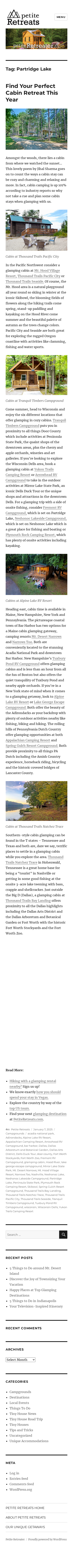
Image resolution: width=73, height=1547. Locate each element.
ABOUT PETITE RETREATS (26, 1517)
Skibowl (32, 1186)
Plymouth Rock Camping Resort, (31, 535)
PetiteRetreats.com (28, 1119)
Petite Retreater (15, 1539)
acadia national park (41, 1133)
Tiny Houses (19, 1425)
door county (44, 1153)
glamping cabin (34, 1162)
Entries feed (19, 1479)
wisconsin (30, 1207)
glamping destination (50, 1114)
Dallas (43, 1145)
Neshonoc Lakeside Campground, (41, 518)
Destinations (19, 1397)
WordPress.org (21, 1489)
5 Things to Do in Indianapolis (33, 1301)
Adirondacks (14, 1137)
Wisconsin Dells (48, 1207)
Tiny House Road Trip (26, 1419)
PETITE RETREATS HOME (25, 1508)
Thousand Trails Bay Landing (28, 901)
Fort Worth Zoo (30, 1158)
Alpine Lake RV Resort (37, 1137)
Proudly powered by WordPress (47, 1539)
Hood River (53, 1162)
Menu (61, 17)
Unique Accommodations (29, 1441)
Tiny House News (23, 1414)
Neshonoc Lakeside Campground (27, 1178)
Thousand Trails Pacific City (39, 276)
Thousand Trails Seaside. (25, 281)
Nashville (37, 1174)
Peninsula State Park (26, 1182)
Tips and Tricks (21, 1430)
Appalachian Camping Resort (28, 740)
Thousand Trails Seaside (36, 1198)
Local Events (19, 1403)
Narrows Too (22, 1174)
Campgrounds (15, 1133)
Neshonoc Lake (54, 1174)
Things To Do (20, 1408)
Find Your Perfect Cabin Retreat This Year (32, 93)
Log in (14, 1473)
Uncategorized (21, 1435)
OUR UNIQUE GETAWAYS (25, 1527)
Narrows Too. (22, 642)
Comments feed (22, 1484)
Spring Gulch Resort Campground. (32, 746)
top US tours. (20, 1108)
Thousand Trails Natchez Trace (25, 1194)
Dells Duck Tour (26, 1153)
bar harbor (31, 1145)
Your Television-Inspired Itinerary (36, 1306)
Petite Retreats (20, 1129)
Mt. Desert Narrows (47, 636)
